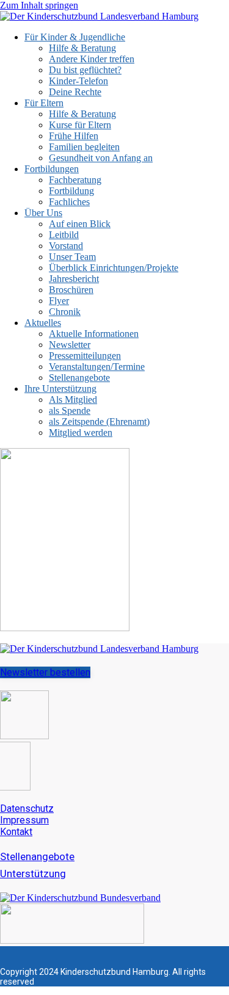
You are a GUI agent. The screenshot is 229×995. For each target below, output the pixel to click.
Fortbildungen (51, 169)
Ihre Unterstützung (60, 388)
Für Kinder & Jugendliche (74, 37)
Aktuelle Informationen (94, 333)
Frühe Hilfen (73, 136)
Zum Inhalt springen (39, 5)
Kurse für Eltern (80, 125)
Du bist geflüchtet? (85, 70)
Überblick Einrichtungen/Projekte (113, 267)
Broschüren (71, 289)
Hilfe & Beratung (82, 48)
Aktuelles (42, 322)
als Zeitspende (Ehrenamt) (99, 421)
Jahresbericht (74, 278)
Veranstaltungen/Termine (97, 366)
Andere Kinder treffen (91, 59)
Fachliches (69, 202)
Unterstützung (33, 873)
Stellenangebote (79, 377)
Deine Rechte (75, 92)
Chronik (65, 311)
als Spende (69, 410)
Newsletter (69, 344)
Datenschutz (27, 808)
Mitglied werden (80, 432)
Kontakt (16, 832)
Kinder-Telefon (78, 81)
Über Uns (43, 213)
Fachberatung (75, 180)
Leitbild (64, 235)
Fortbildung (71, 191)
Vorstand (66, 246)
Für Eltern (44, 103)
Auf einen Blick (80, 224)
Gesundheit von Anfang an (101, 158)
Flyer (59, 300)
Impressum (24, 820)
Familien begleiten (84, 147)
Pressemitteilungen (85, 355)
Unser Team (72, 256)
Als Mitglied (73, 399)
